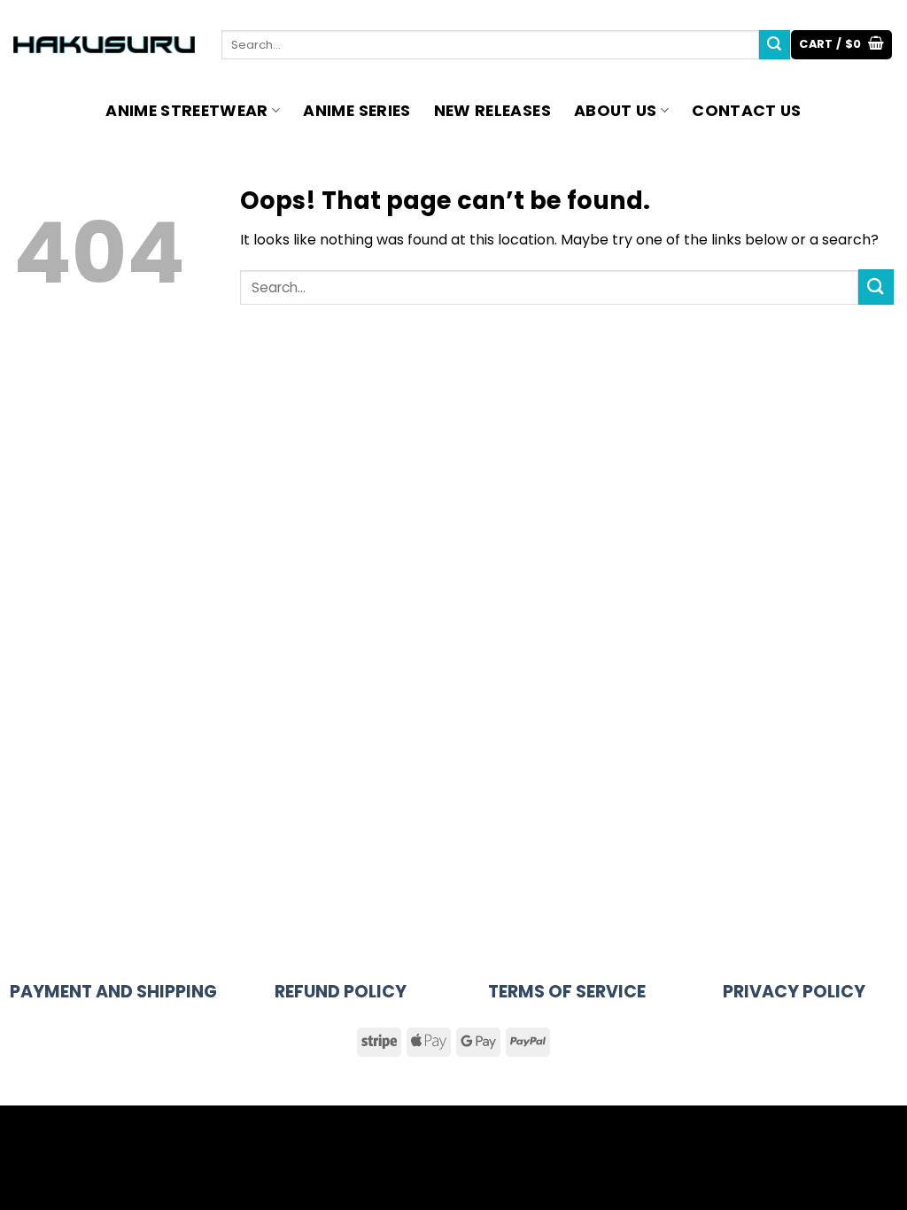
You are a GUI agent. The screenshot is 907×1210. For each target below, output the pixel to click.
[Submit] (774, 45)
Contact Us (747, 110)
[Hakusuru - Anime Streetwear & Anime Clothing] (104, 44)
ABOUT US (615, 110)
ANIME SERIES (356, 110)
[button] (841, 44)
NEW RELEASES (492, 110)
